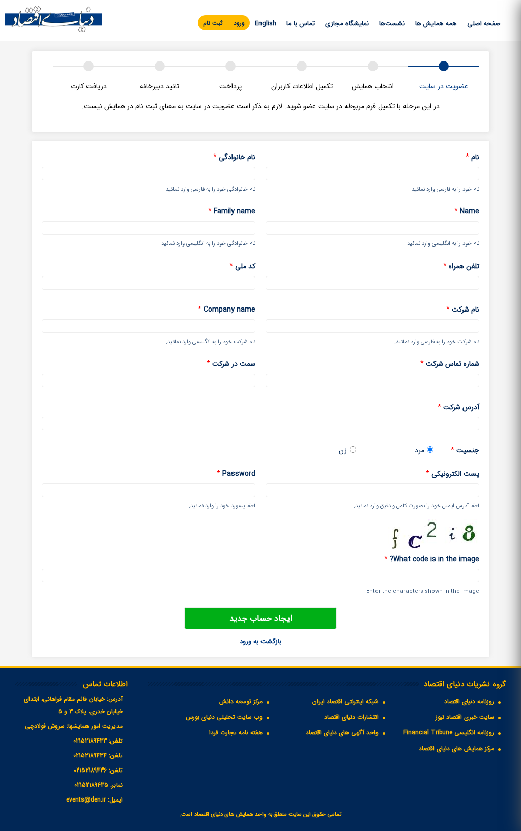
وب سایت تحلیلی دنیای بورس (224, 717)
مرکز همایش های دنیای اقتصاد (456, 748)
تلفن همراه (461, 266)
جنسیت (465, 450)
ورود (239, 23)
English (265, 23)
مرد (419, 450)
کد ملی (242, 266)
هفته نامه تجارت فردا (236, 732)
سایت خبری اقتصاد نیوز (465, 717)
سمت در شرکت (231, 364)
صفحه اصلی (484, 23)
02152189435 (91, 785)
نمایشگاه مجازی (347, 23)
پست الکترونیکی (452, 474)
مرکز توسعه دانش (241, 701)
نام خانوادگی (234, 157)
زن (343, 450)
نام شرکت (462, 309)
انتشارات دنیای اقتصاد (351, 717)
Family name (231, 211)
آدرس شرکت (458, 407)
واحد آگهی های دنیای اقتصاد (342, 732)
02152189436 (90, 770)
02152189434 (90, 755)
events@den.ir (86, 800)
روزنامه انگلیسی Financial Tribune (448, 732)
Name (466, 211)
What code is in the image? (431, 559)
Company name (226, 309)
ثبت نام (213, 23)
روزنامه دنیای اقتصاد (469, 701)
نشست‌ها (392, 23)
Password (236, 474)
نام (472, 157)
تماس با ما (300, 23)
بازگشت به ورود (260, 641)
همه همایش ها (436, 23)
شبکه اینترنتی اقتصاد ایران (345, 701)
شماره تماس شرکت (449, 364)
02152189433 (90, 741)
